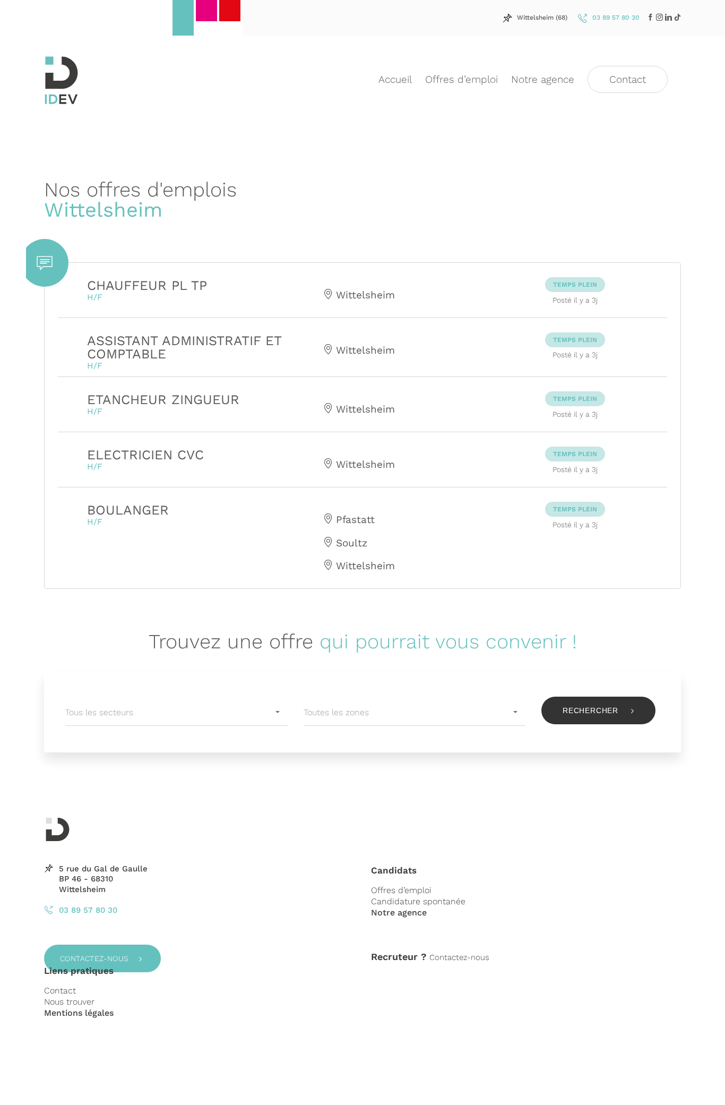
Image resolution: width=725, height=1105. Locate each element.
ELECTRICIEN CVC (145, 454)
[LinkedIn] (659, 17)
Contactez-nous (94, 958)
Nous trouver (69, 1002)
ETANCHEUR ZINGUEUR (163, 399)
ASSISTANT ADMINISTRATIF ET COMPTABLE (184, 347)
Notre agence (399, 912)
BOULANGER (128, 510)
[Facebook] (650, 17)
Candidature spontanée (418, 901)
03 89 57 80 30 (88, 910)
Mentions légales (79, 1013)
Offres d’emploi (401, 890)
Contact (60, 991)
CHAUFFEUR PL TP (147, 285)
